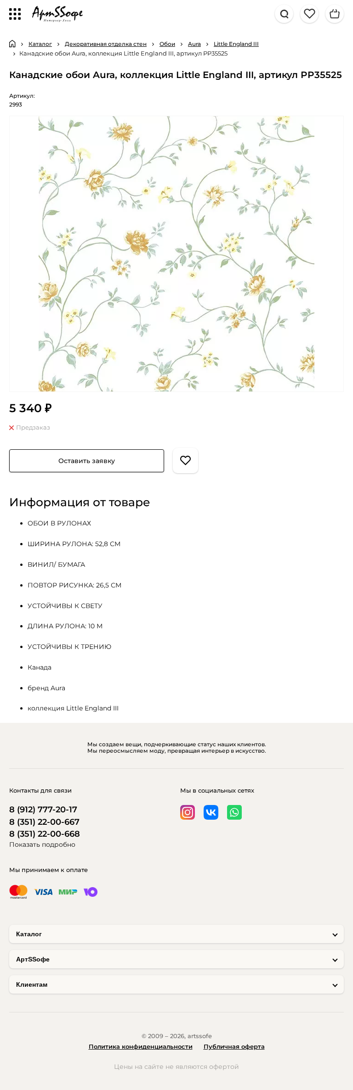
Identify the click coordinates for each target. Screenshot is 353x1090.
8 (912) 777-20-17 (43, 810)
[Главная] (12, 43)
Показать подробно (42, 844)
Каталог (29, 934)
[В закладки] (185, 460)
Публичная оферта (234, 1046)
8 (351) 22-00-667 (44, 822)
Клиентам (31, 984)
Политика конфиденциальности (141, 1046)
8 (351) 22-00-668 (44, 834)
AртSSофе (33, 959)
